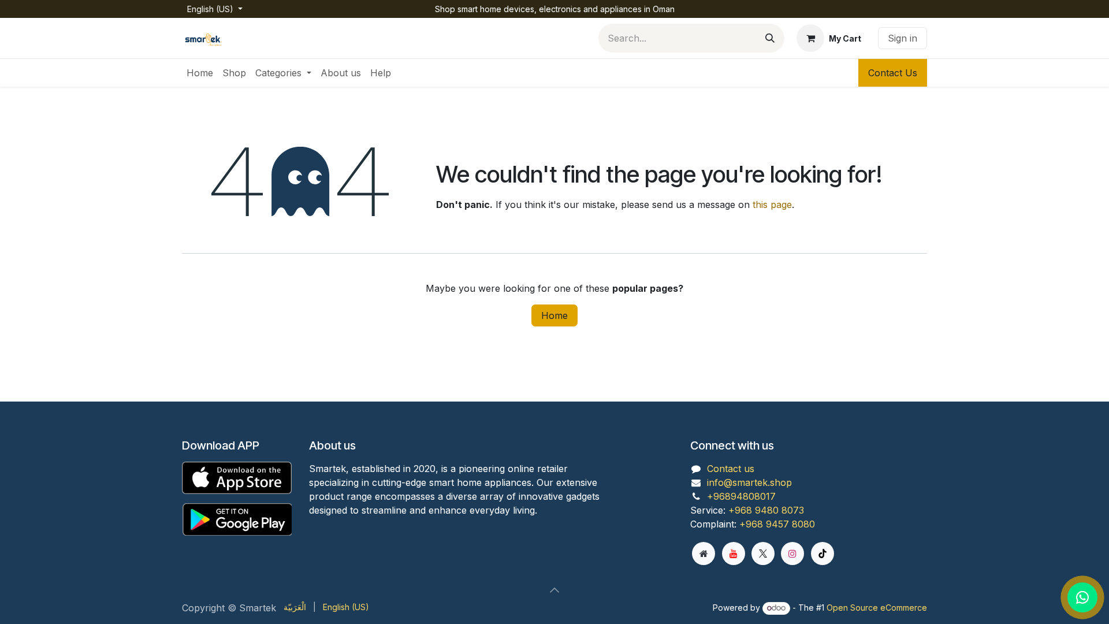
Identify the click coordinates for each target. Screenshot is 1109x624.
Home (554, 315)
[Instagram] (792, 553)
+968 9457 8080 (777, 524)
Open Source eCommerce (877, 607)
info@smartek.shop (749, 482)
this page (772, 204)
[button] (554, 590)
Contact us (730, 468)
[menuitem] (200, 72)
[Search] (770, 38)
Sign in (902, 38)
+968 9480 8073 (766, 510)
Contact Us (892, 73)
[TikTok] (822, 553)
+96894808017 (741, 496)
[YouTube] (733, 553)
